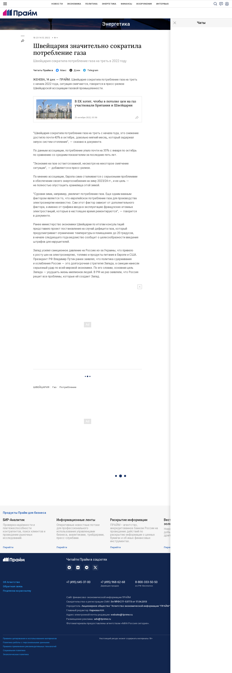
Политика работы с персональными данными (26, 642)
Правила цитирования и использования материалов (30, 638)
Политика (91, 4)
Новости (57, 4)
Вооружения (144, 4)
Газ (54, 387)
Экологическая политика (16, 654)
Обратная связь (13, 586)
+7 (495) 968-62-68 (113, 584)
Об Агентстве (11, 582)
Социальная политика (14, 650)
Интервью (162, 4)
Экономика (74, 4)
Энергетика (109, 4)
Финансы (126, 4)
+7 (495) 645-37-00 (78, 582)
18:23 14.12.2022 (41, 37)
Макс (63, 70)
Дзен (77, 70)
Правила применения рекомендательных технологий (29, 646)
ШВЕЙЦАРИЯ (41, 387)
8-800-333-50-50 (146, 584)
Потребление (67, 387)
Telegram (92, 70)
